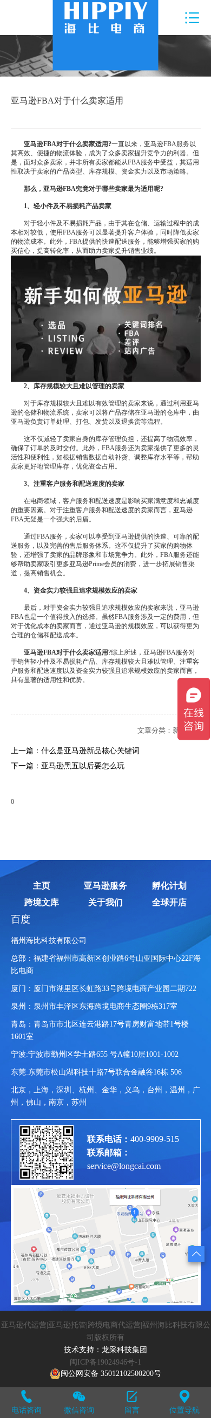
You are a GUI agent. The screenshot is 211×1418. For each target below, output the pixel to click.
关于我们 (105, 902)
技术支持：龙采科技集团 (105, 1350)
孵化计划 (169, 886)
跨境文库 (41, 902)
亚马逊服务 (105, 886)
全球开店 (169, 902)
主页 (41, 886)
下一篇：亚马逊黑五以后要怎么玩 (67, 766)
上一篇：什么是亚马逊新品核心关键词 (75, 751)
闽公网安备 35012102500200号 (111, 1373)
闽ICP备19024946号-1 (105, 1362)
